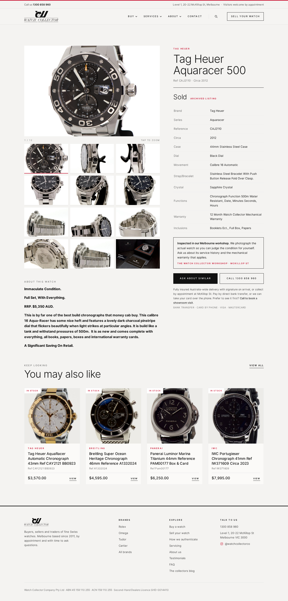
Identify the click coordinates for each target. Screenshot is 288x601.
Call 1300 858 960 (242, 278)
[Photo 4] (46, 190)
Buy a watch (177, 526)
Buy (131, 16)
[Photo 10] (46, 254)
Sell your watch (245, 16)
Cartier (123, 545)
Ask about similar (195, 278)
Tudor (122, 539)
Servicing (175, 545)
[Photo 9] (138, 222)
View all (256, 365)
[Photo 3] (138, 158)
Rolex (122, 526)
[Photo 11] (92, 254)
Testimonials (177, 558)
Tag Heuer (181, 48)
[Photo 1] (46, 158)
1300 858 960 (229, 526)
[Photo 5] (92, 190)
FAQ (172, 564)
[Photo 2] (92, 158)
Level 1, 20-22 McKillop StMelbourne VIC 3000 (237, 535)
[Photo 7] (46, 222)
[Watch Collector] (41, 16)
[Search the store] (216, 16)
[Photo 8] (92, 222)
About (173, 16)
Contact (195, 16)
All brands (125, 552)
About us (175, 552)
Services (151, 16)
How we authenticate (183, 539)
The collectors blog (182, 570)
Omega (123, 533)
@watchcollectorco (237, 543)
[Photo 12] (138, 254)
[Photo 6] (138, 190)
